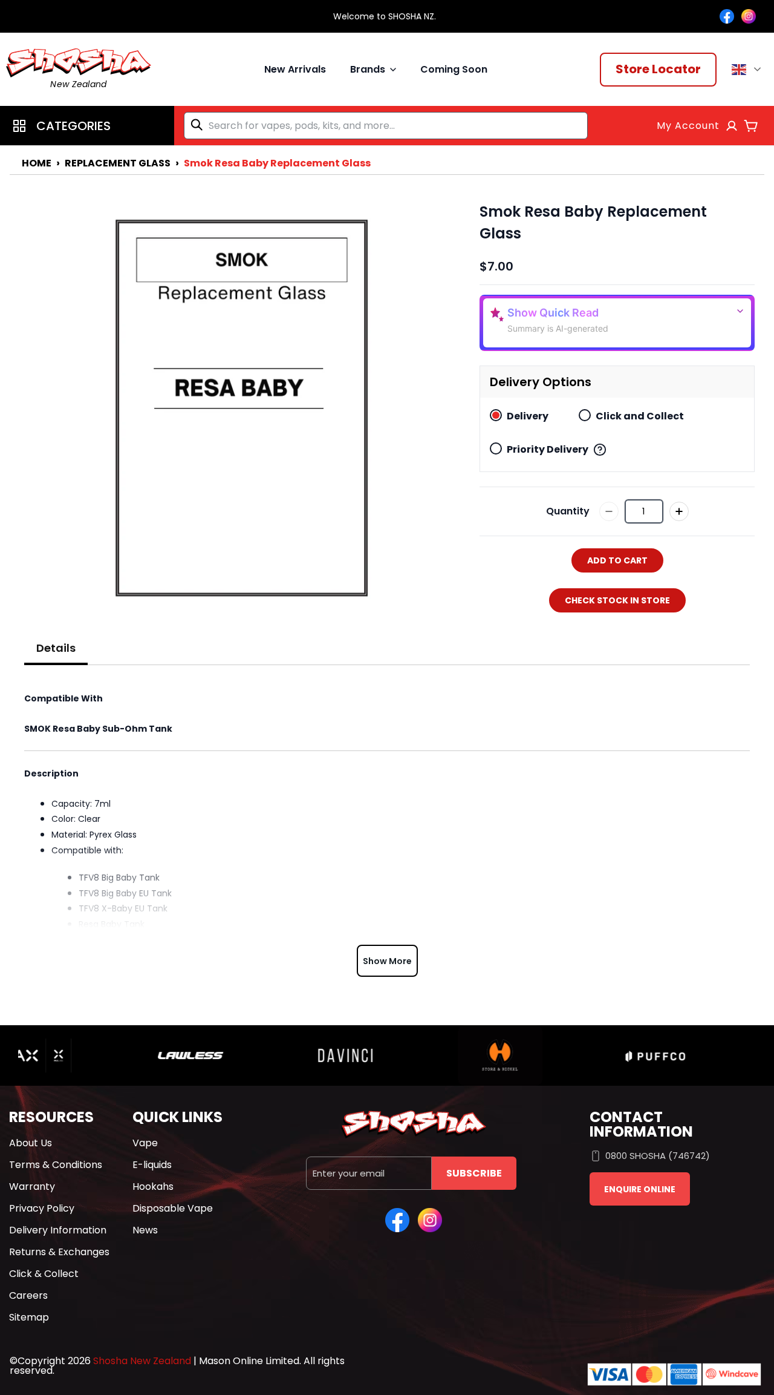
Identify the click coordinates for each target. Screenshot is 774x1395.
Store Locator (658, 69)
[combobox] (386, 125)
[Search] (199, 125)
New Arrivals (295, 69)
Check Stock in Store (617, 600)
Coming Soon (453, 69)
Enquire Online (639, 1189)
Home (36, 163)
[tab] (56, 648)
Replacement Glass (118, 163)
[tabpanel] (387, 830)
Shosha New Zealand (142, 1361)
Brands (367, 69)
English (748, 70)
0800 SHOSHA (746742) (657, 1155)
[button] (87, 125)
